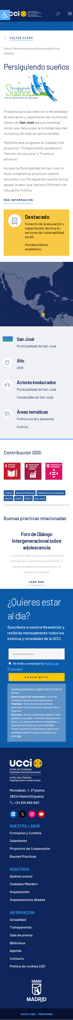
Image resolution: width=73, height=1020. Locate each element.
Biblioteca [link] (17, 943)
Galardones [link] (18, 840)
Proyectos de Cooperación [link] (30, 848)
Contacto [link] (17, 958)
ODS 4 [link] (28, 498)
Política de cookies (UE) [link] (27, 966)
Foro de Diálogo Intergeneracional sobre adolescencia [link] (36, 540)
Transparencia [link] (21, 927)
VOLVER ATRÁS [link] (21, 37)
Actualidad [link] (18, 919)
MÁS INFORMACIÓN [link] (18, 200)
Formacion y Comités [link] (25, 833)
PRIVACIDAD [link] (45, 1014)
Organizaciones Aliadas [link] (27, 899)
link (19, 736)
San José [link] (40, 498)
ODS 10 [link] (8, 498)
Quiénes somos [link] (21, 876)
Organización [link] (19, 892)
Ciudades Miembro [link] (24, 884)
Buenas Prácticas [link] (25, 492)
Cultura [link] (9, 492)
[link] (5, 15)
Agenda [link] (15, 950)
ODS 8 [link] (18, 498)
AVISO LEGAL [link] (28, 1014)
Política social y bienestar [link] (51, 492)
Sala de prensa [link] (21, 935)
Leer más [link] (36, 582)
